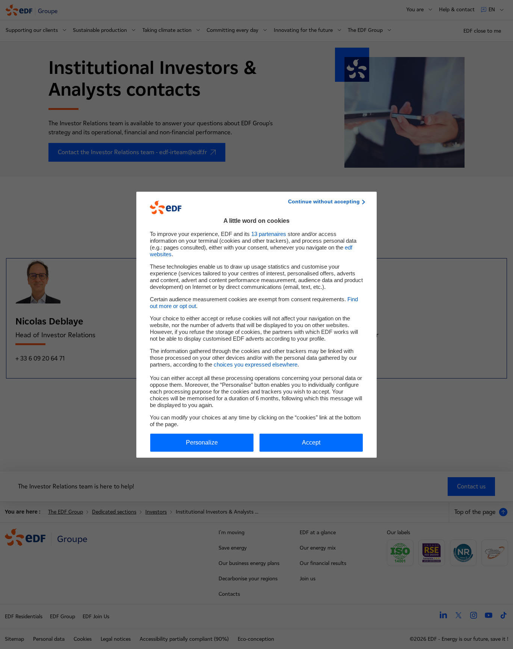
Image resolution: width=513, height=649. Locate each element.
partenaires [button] (268, 234)
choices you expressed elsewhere (255, 364)
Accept (311, 442)
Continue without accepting (324, 201)
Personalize (202, 442)
